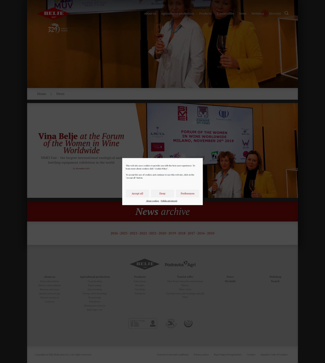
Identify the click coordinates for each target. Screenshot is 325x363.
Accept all (137, 193)
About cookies (152, 201)
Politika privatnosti (169, 201)
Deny (162, 193)
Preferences (187, 193)
